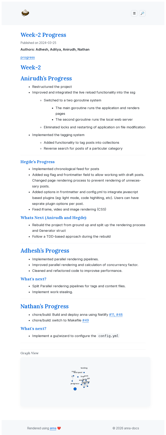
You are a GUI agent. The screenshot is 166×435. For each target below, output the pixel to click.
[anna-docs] (26, 12)
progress (27, 57)
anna (53, 428)
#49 (85, 320)
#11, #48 (116, 315)
